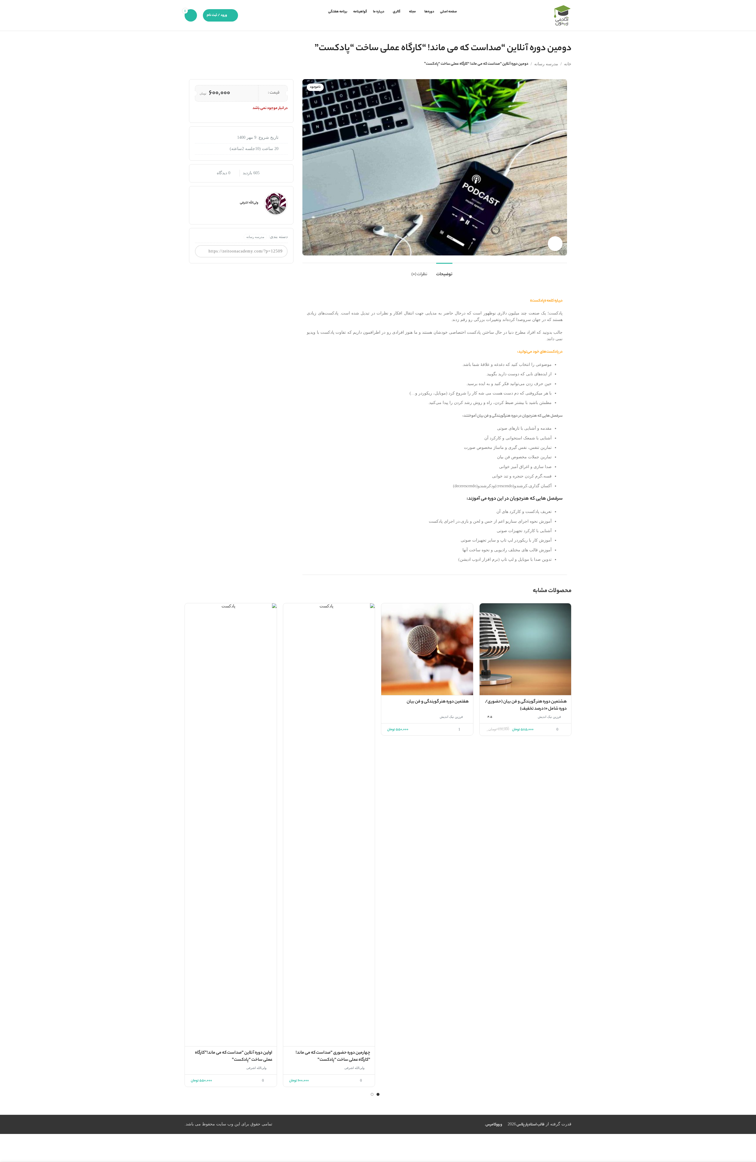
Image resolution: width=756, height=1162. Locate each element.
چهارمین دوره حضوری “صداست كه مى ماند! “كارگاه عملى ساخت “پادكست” (333, 1056)
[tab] (444, 272)
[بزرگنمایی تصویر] (555, 243)
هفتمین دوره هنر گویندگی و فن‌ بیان (438, 701)
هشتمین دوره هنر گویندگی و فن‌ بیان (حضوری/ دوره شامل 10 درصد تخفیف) (526, 705)
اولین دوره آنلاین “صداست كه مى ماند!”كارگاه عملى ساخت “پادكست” (233, 1056)
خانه (567, 64)
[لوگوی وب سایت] (562, 15)
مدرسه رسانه (546, 64)
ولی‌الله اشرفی (354, 1068)
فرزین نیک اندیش (549, 716)
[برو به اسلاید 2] (372, 1094)
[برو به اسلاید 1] (378, 1094)
